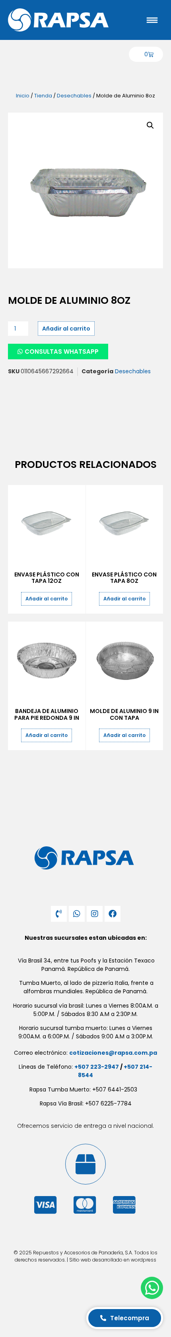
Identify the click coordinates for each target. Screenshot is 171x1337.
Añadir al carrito (66, 329)
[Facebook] (112, 914)
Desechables (74, 95)
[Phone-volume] (59, 914)
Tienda (43, 95)
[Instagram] (95, 914)
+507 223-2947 (96, 1067)
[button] (150, 125)
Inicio (22, 95)
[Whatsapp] (77, 914)
